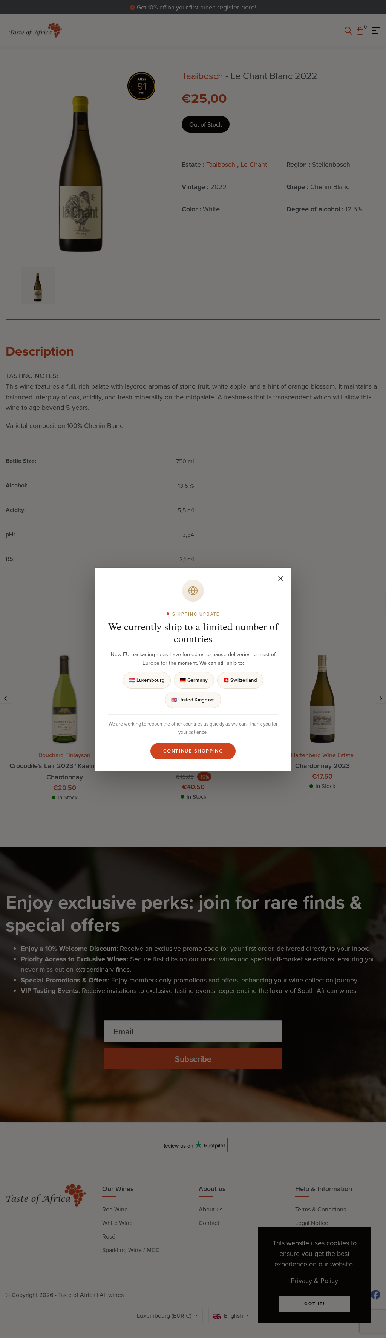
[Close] (280, 578)
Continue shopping (193, 751)
